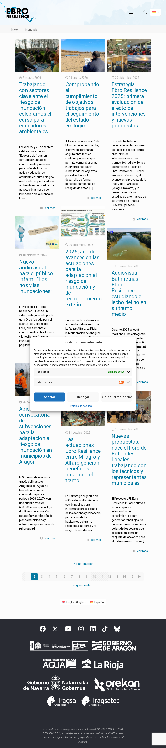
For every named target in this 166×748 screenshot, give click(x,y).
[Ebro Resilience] (18, 12)
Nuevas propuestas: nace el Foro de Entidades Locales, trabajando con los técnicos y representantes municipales (129, 459)
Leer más (49, 208)
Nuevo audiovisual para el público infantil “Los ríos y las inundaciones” (36, 276)
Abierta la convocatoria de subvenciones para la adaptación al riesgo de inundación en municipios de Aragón (35, 435)
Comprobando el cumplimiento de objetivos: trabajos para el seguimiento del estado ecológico (82, 105)
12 (109, 576)
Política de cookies (81, 405)
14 (124, 576)
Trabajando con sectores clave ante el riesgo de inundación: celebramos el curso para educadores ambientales (35, 108)
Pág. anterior (84, 563)
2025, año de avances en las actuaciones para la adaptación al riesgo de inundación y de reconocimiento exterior (83, 278)
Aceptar (49, 397)
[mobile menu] (131, 12)
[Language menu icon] (155, 12)
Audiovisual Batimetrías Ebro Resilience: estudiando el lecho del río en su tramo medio (129, 293)
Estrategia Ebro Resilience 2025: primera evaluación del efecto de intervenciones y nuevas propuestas (129, 105)
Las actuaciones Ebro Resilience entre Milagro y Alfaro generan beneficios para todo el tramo (83, 459)
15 (131, 576)
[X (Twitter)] (55, 630)
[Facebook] (43, 630)
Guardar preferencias (116, 397)
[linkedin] (93, 630)
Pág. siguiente (82, 585)
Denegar (83, 397)
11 (101, 576)
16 (139, 576)
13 (116, 576)
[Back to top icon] (146, 739)
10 (94, 576)
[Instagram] (81, 630)
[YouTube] (68, 630)
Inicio (14, 29)
